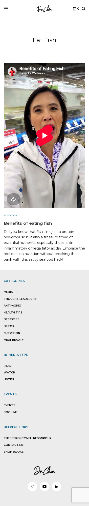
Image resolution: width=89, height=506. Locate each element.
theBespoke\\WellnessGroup (27, 438)
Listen (9, 379)
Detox (9, 326)
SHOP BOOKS (14, 451)
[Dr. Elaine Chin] (44, 8)
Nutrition (10, 215)
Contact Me (13, 445)
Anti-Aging (12, 305)
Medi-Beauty (14, 339)
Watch (9, 372)
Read (8, 365)
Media (8, 292)
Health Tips (13, 312)
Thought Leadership (20, 299)
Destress (12, 319)
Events (9, 405)
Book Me (11, 412)
